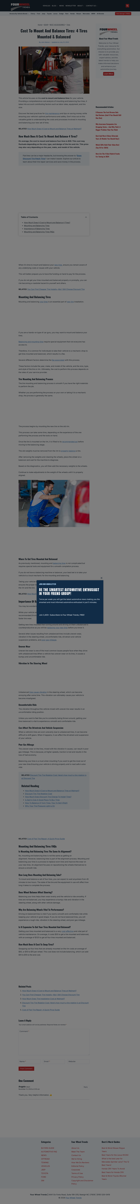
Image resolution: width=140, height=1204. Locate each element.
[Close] (101, 578)
